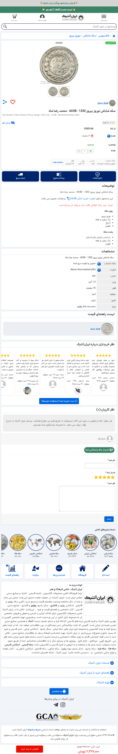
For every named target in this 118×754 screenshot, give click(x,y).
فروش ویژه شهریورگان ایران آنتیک (59, 3)
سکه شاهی (53, 649)
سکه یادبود (90, 649)
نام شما (112, 460)
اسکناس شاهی (26, 649)
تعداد (113, 150)
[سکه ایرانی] (108, 542)
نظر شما (111, 483)
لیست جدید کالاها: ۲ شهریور (59, 9)
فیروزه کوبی (104, 641)
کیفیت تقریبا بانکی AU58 (83, 198)
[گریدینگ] (47, 717)
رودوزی (72, 641)
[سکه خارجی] (54, 542)
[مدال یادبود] (72, 542)
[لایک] (12, 102)
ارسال (109, 519)
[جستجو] (5, 26)
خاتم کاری (82, 641)
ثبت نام (105, 575)
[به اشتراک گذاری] (5, 102)
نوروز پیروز (95, 328)
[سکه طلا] (18, 542)
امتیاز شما (110, 472)
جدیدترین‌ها (59, 575)
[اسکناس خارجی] (36, 542)
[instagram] (62, 704)
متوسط (104, 477)
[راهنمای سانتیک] (108, 136)
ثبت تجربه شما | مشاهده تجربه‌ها (58, 401)
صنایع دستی (11, 621)
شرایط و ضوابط (34, 729)
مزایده (36, 575)
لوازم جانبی (109, 652)
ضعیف (113, 477)
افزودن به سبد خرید (29, 749)
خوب (100, 477)
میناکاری (93, 641)
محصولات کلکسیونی (66, 613)
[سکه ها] (70, 717)
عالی (96, 477)
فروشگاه (82, 575)
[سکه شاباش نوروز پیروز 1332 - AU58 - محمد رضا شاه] (59, 65)
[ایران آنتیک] (114, 36)
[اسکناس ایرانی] (90, 542)
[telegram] (55, 704)
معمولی (108, 477)
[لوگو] (73, 17)
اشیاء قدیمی (90, 621)
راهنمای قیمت (12, 575)
